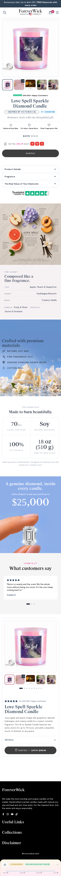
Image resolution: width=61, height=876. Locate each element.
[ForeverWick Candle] (30, 12)
